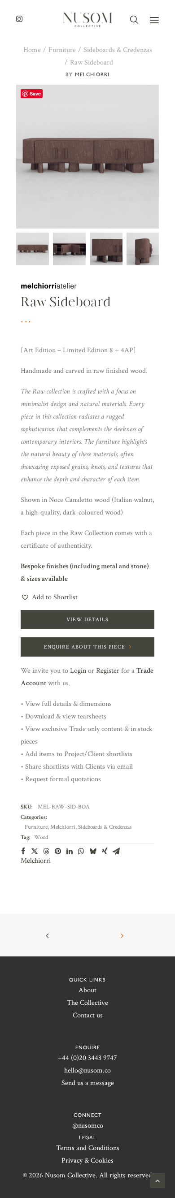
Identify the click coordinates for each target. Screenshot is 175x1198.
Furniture (62, 50)
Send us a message (87, 1083)
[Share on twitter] (34, 851)
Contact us (88, 1015)
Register (107, 670)
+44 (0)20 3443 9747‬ (87, 1058)
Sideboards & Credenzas (117, 50)
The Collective (87, 1003)
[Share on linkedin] (69, 851)
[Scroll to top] (157, 1180)
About (87, 990)
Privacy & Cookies (87, 1160)
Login (78, 670)
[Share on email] (116, 851)
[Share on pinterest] (57, 851)
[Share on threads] (46, 851)
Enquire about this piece (84, 647)
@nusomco (87, 1125)
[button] (154, 20)
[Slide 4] (143, 249)
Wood (41, 837)
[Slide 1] (32, 249)
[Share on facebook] (23, 851)
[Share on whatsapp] (81, 851)
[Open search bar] (134, 20)
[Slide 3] (106, 249)
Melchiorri (92, 74)
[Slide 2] (69, 249)
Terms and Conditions (87, 1148)
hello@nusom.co (87, 1070)
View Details (87, 619)
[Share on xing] (104, 851)
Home (32, 50)
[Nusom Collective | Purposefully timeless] (87, 20)
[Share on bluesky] (93, 851)
